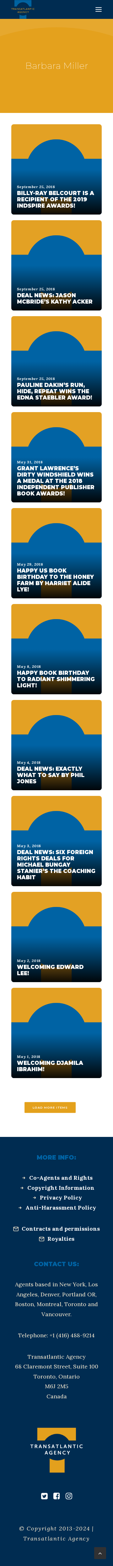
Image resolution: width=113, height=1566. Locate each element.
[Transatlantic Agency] (23, 9)
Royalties (60, 1238)
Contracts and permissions (61, 1228)
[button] (98, 9)
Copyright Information (60, 1187)
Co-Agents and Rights (61, 1177)
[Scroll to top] (100, 1552)
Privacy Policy (61, 1197)
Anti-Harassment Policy (60, 1207)
